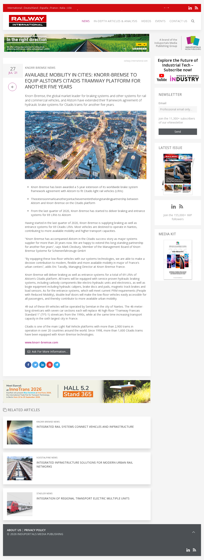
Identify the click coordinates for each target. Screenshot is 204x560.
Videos (146, 21)
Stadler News (44, 493)
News (86, 21)
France (54, 8)
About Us (14, 530)
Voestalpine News (46, 457)
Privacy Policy (35, 530)
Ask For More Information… (49, 351)
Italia (62, 8)
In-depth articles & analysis (115, 21)
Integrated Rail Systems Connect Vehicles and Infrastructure (85, 427)
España (44, 8)
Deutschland (31, 8)
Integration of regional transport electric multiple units (82, 498)
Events (160, 21)
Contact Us (178, 21)
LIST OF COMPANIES (20, 538)
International (15, 8)
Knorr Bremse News (40, 68)
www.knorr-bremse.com (41, 342)
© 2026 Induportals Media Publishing (35, 534)
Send (178, 131)
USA (69, 8)
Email (162, 103)
